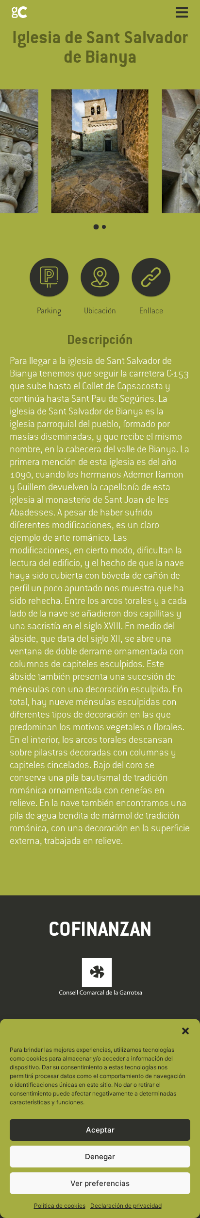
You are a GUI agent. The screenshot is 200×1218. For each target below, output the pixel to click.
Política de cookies (59, 1205)
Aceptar (100, 1129)
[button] (185, 1031)
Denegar (100, 1156)
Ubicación (100, 310)
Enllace (151, 310)
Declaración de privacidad (126, 1205)
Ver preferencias (100, 1183)
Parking (49, 310)
